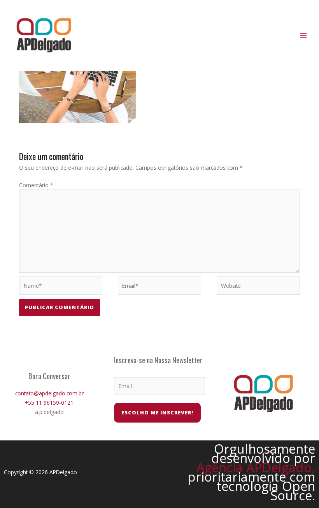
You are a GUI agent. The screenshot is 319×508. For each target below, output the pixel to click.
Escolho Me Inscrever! (157, 412)
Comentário (36, 185)
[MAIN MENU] (304, 35)
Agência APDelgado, (255, 467)
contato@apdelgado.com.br (49, 393)
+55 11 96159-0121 (49, 402)
